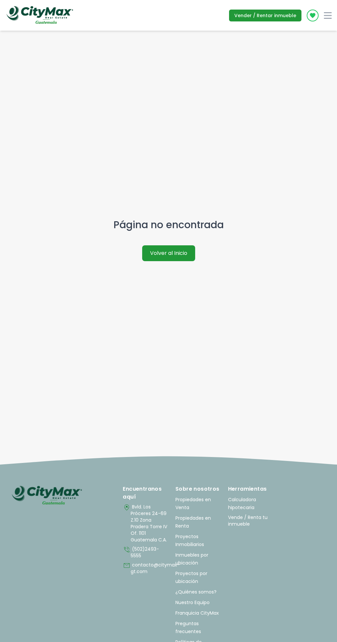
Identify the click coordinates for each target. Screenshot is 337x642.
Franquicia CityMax (197, 613)
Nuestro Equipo (192, 602)
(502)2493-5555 (141, 552)
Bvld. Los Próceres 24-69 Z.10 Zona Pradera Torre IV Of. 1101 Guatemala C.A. (145, 523)
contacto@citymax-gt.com (146, 568)
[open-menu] (328, 15)
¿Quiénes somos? (196, 592)
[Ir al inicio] (47, 495)
